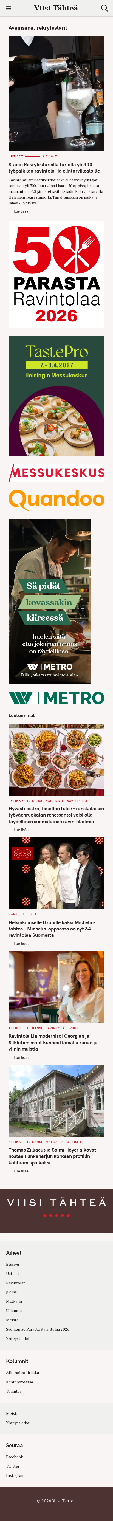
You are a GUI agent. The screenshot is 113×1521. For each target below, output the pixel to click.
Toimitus (13, 1391)
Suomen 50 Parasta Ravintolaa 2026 (37, 1329)
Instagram (15, 1475)
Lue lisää (21, 211)
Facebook (14, 1456)
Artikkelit (19, 801)
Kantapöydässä (19, 1381)
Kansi (37, 801)
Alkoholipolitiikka (22, 1372)
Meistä (12, 1319)
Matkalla (55, 1142)
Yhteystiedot (18, 1338)
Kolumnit (55, 801)
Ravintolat (77, 801)
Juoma (11, 1291)
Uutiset (16, 156)
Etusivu (12, 1264)
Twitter (12, 1466)
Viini (74, 1028)
